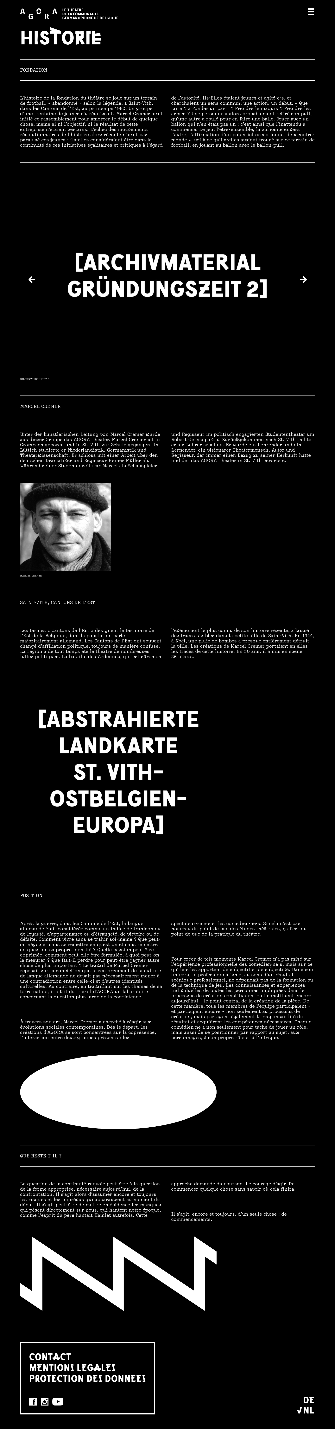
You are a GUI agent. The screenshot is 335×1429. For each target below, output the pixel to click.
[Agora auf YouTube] (57, 1402)
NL (308, 1409)
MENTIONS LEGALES (72, 1366)
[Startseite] (69, 13)
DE (309, 1399)
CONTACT (50, 1356)
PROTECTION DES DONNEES (87, 1377)
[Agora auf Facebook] (33, 1402)
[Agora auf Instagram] (44, 1402)
